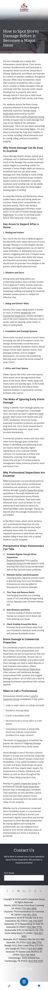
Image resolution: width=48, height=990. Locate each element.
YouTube (18, 891)
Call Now (9, 986)
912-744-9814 (28, 954)
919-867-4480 (35, 948)
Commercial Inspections (14, 316)
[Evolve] (24, 968)
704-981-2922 (30, 914)
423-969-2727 (36, 961)
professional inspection (14, 208)
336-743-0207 (36, 921)
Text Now (39, 986)
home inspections (31, 786)
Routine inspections (16, 560)
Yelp (41, 891)
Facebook (7, 891)
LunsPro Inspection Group (32, 116)
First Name (9, 873)
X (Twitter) (12, 891)
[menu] (24, 982)
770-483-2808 (29, 908)
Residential (26, 312)
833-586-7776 (35, 927)
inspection (21, 740)
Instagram (29, 891)
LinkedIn (24, 891)
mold (36, 380)
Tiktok (35, 891)
